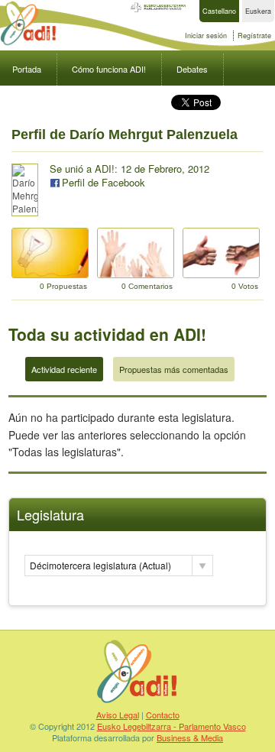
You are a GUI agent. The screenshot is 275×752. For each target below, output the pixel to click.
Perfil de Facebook (103, 182)
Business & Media (190, 737)
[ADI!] (28, 43)
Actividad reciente (64, 369)
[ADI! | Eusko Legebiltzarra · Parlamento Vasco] (137, 702)
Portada (26, 69)
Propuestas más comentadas (173, 369)
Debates (192, 69)
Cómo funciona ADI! (109, 69)
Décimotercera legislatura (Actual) (100, 565)
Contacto (163, 714)
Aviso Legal (117, 714)
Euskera (258, 11)
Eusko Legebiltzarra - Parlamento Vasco (171, 726)
